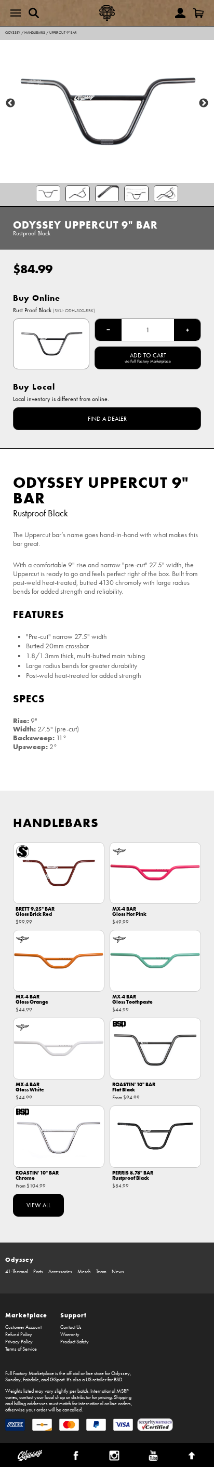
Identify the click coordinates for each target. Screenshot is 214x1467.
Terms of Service (21, 1349)
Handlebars (34, 33)
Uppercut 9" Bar (63, 33)
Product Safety (74, 1342)
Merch (84, 1272)
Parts (38, 1272)
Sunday (13, 1380)
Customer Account (23, 1327)
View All (38, 1205)
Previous (10, 103)
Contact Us (71, 1327)
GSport (57, 1380)
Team (101, 1272)
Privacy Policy (19, 1342)
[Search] (33, 13)
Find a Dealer (107, 418)
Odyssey (12, 33)
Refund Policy (18, 1334)
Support (73, 1315)
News (118, 1272)
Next (203, 103)
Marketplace (26, 1315)
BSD (118, 1380)
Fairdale (31, 1380)
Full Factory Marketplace (29, 1373)
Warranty (69, 1334)
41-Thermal (16, 1272)
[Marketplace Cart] (198, 13)
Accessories (60, 1272)
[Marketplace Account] (180, 13)
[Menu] (15, 13)
